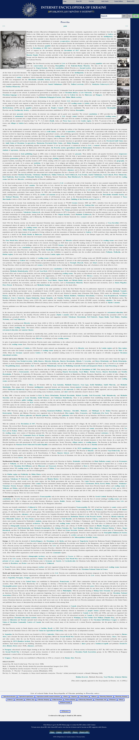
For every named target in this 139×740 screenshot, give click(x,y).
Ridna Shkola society (73, 97)
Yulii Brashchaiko (24, 528)
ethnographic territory (36, 556)
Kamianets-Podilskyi (54, 411)
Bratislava (98, 509)
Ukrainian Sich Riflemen (23, 466)
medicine (37, 163)
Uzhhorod (31, 507)
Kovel (102, 483)
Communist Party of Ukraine (33, 435)
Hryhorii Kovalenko (67, 395)
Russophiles (80, 110)
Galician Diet (89, 205)
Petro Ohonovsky (120, 174)
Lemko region (86, 121)
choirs (35, 509)
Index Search (104, 1)
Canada (73, 606)
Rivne (97, 483)
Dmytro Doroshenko (67, 361)
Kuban (108, 411)
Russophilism (60, 66)
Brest (85, 466)
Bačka (62, 541)
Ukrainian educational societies (25, 617)
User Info (91, 1)
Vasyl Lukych (108, 174)
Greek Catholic (100, 496)
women (96, 145)
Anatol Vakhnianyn (55, 84)
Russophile (108, 532)
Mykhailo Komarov (72, 385)
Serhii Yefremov (44, 398)
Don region (70, 413)
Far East (105, 413)
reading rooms (76, 103)
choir (47, 278)
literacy (90, 276)
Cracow (70, 556)
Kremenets (123, 461)
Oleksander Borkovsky (34, 177)
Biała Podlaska (100, 461)
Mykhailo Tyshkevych (83, 214)
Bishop (96, 591)
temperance (123, 154)
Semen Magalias (121, 282)
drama (18, 509)
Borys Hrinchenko (102, 361)
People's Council (57, 108)
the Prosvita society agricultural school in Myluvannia (71, 148)
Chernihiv (75, 411)
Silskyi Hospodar (73, 143)
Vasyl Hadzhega (79, 528)
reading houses (91, 442)
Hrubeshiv (76, 461)
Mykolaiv (84, 411)
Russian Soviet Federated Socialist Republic (32, 444)
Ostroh (13, 486)
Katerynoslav (24, 372)
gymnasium (14, 158)
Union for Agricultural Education (51, 630)
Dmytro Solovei (63, 453)
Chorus (94, 519)
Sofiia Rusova (39, 361)
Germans (19, 353)
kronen (74, 203)
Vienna (67, 210)
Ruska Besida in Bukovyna (32, 234)
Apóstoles (50, 634)
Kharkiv (91, 450)
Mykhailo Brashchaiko (42, 528)
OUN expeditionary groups (87, 448)
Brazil (50, 628)
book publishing (26, 154)
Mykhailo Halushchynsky (19, 271)
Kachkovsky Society (21, 110)
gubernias (65, 415)
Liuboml (27, 486)
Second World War (67, 636)
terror (21, 457)
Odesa (31, 385)
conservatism (38, 66)
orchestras (36, 523)
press (92, 586)
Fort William (98, 617)
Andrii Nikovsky (110, 385)
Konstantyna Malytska (74, 282)
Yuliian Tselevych (58, 174)
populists (99, 63)
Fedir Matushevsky (109, 395)
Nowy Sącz (67, 121)
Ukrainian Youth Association (85, 652)
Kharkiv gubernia (42, 415)
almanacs (70, 170)
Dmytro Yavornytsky (70, 372)
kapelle (105, 643)
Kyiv (32, 366)
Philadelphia (67, 591)
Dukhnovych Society (120, 532)
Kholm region (8, 254)
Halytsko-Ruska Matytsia (80, 66)
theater (124, 509)
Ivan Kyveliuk (113, 223)
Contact (58, 732)
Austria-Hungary (37, 541)
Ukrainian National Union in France (95, 569)
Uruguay (27, 578)
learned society (85, 68)
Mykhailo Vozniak (119, 291)
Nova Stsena (29, 519)
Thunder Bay (109, 617)
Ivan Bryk (43, 271)
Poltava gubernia (26, 415)
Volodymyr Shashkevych (41, 174)
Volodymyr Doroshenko (86, 295)
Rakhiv (62, 501)
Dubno (108, 483)
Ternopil (73, 263)
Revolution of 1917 (71, 50)
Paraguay (19, 578)
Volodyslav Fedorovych (100, 84)
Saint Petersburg (111, 366)
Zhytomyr (67, 411)
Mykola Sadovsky (117, 516)
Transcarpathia (45, 496)
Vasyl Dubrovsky (114, 450)
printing (56, 158)
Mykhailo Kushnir (43, 285)
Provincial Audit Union (115, 141)
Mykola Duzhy (77, 280)
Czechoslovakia (70, 561)
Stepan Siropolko (46, 298)
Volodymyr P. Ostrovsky (19, 479)
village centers (77, 442)
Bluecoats (41, 466)
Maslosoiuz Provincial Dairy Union (49, 143)
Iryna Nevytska (71, 530)
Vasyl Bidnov (84, 372)
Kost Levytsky (20, 177)
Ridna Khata (36, 474)
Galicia (110, 34)
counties (32, 185)
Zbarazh (80, 263)
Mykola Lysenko (82, 395)
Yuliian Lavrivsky (77, 84)
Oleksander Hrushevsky (16, 389)
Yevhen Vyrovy (95, 372)
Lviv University (86, 92)
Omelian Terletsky (64, 298)
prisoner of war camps (11, 561)
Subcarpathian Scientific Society (86, 537)
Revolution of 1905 (40, 48)
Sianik (52, 121)
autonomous (19, 116)
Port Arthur (88, 617)
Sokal (95, 263)
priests (14, 586)
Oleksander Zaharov (13, 519)
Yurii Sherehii (66, 519)
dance (84, 643)
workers (41, 567)
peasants (20, 114)
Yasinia (78, 501)
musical (78, 387)
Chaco (114, 636)
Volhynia (109, 252)
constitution (59, 68)
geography (120, 161)
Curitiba (44, 628)
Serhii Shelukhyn (96, 385)
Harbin (94, 444)
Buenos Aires (69, 658)
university (70, 389)
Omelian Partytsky (25, 174)
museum (52, 194)
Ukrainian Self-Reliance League (105, 620)
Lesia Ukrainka (31, 398)
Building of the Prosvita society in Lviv (85, 199)
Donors (75, 732)
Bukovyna (88, 95)
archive (43, 194)
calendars (109, 300)
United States (31, 581)
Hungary (99, 95)
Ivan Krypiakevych (111, 295)
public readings (27, 400)
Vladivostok (96, 413)
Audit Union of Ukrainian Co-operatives (20, 143)
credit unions (51, 131)
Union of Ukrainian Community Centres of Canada (22, 622)
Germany (48, 561)
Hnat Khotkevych (74, 177)
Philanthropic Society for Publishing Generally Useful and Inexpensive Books (75, 366)
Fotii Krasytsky (95, 395)
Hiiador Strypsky (103, 526)
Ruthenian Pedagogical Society (50, 97)
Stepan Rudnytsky (32, 298)
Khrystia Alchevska (52, 361)
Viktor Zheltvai (94, 528)
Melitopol (95, 411)
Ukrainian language (10, 95)
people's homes (93, 610)
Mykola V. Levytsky (83, 361)
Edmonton (13, 620)
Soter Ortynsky (105, 591)
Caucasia (83, 413)
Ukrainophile (111, 108)
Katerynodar (7, 413)
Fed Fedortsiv (99, 177)
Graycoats (52, 466)
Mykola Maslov (53, 479)
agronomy (14, 150)
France (7, 567)
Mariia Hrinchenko (120, 361)
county (19, 77)
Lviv (63, 63)
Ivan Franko (82, 174)
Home (64, 1)
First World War (12, 240)
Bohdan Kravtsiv (82, 677)
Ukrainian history (71, 92)
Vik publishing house (12, 366)
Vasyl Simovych (19, 319)
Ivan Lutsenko (58, 385)
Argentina (11, 578)
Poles (120, 350)
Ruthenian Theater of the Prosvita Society (86, 516)
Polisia (52, 468)
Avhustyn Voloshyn (62, 528)
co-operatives (65, 41)
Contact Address (118, 1)
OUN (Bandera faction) (21, 641)
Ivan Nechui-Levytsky (24, 361)
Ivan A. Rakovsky (18, 298)
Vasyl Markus (109, 677)
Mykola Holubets (70, 295)
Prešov (88, 509)
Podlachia (117, 252)
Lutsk (87, 481)
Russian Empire (32, 55)
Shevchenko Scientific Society (39, 79)
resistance (104, 433)
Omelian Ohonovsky (13, 86)
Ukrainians (50, 541)
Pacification (50, 250)
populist (48, 46)
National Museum (12, 197)
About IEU (79, 1)
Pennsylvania (64, 581)
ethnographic (15, 526)
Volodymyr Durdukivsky (63, 398)
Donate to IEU (131, 1)
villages (13, 123)
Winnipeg (77, 617)
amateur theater (27, 330)
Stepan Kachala (42, 68)
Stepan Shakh (63, 280)
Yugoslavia (84, 541)
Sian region (122, 348)
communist (57, 552)
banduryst (99, 643)
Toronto (24, 620)
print (65, 26)
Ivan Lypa (85, 385)
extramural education (115, 312)
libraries (21, 179)
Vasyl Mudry (52, 280)
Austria (58, 561)
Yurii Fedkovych (71, 174)
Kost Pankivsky (8, 177)
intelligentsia (108, 36)
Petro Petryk (7, 285)
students (5, 150)
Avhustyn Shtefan (107, 528)
